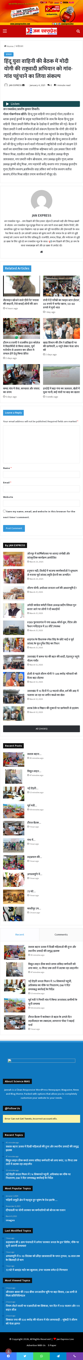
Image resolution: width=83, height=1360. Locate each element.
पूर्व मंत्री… (32, 805)
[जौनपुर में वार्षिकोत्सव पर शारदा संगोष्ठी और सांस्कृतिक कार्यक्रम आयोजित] (13, 559)
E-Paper (52, 1345)
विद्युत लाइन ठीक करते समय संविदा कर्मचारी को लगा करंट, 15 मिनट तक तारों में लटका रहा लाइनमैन (53, 966)
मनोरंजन (19, 46)
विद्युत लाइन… (34, 771)
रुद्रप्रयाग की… (34, 857)
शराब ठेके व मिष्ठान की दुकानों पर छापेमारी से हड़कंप (53, 708)
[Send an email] (23, 85)
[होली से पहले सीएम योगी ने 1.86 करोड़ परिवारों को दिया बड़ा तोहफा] (13, 679)
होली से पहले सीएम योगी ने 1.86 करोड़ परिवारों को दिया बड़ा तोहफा (52, 676)
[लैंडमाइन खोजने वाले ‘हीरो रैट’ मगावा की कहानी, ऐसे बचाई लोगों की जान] (21, 286)
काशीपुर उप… (34, 908)
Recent (19, 934)
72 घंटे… (31, 891)
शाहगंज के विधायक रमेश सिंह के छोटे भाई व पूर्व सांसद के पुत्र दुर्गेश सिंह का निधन (50, 641)
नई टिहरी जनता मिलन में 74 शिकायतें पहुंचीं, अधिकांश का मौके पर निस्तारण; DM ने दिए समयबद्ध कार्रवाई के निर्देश (50, 985)
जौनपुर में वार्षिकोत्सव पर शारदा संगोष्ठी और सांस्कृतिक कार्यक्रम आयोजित (48, 555)
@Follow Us (12, 1108)
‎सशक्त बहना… (34, 754)
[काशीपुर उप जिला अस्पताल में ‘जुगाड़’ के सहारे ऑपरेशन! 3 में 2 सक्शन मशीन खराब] (13, 914)
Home (10, 46)
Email (7, 482)
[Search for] (78, 32)
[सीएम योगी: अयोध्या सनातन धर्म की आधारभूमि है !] (13, 593)
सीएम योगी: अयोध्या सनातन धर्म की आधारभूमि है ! (52, 588)
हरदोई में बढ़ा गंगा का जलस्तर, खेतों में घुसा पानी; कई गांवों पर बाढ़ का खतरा (61, 390)
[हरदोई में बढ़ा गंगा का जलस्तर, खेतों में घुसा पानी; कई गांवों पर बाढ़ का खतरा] (61, 374)
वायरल (9, 54)
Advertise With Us (36, 1345)
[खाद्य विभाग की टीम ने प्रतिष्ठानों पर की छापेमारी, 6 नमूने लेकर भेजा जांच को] (61, 328)
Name (7, 468)
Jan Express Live (65, 1339)
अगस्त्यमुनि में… (34, 874)
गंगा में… (31, 840)
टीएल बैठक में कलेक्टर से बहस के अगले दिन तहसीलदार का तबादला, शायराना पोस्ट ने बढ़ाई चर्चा (51, 1021)
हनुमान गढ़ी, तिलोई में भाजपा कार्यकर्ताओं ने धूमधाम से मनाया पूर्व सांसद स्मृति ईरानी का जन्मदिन (52, 573)
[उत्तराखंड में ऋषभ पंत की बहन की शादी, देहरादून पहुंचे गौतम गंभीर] (13, 662)
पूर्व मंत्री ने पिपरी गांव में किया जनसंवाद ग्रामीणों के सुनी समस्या (52, 1002)
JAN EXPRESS (15, 85)
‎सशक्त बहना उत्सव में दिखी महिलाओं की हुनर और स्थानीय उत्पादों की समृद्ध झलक (52, 949)
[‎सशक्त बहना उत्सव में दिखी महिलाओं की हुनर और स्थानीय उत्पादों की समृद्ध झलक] (13, 759)
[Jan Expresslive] (41, 31)
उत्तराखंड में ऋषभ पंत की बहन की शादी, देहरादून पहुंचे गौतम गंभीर (53, 658)
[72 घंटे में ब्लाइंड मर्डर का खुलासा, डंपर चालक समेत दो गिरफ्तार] (13, 897)
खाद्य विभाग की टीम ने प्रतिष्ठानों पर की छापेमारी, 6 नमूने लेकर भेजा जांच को (61, 346)
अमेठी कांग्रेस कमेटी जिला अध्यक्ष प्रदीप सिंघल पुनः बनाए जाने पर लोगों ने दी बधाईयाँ (51, 607)
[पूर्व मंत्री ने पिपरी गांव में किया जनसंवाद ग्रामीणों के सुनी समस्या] (13, 811)
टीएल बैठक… (34, 823)
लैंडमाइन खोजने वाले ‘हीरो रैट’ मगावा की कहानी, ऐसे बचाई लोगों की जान (21, 302)
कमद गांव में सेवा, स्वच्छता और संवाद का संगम (21, 390)
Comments (61, 934)
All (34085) (41, 729)
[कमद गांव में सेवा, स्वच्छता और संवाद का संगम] (21, 374)
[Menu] (5, 32)
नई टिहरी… (32, 788)
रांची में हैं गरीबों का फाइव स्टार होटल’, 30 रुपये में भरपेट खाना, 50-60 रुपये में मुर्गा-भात (61, 304)
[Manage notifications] (8, 1351)
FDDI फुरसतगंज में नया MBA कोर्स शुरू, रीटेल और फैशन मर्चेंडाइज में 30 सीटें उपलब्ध (52, 624)
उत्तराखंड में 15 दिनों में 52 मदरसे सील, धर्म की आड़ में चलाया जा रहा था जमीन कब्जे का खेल (53, 693)
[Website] (41, 252)
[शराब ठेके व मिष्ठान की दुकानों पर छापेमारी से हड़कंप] (13, 713)
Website (8, 497)
